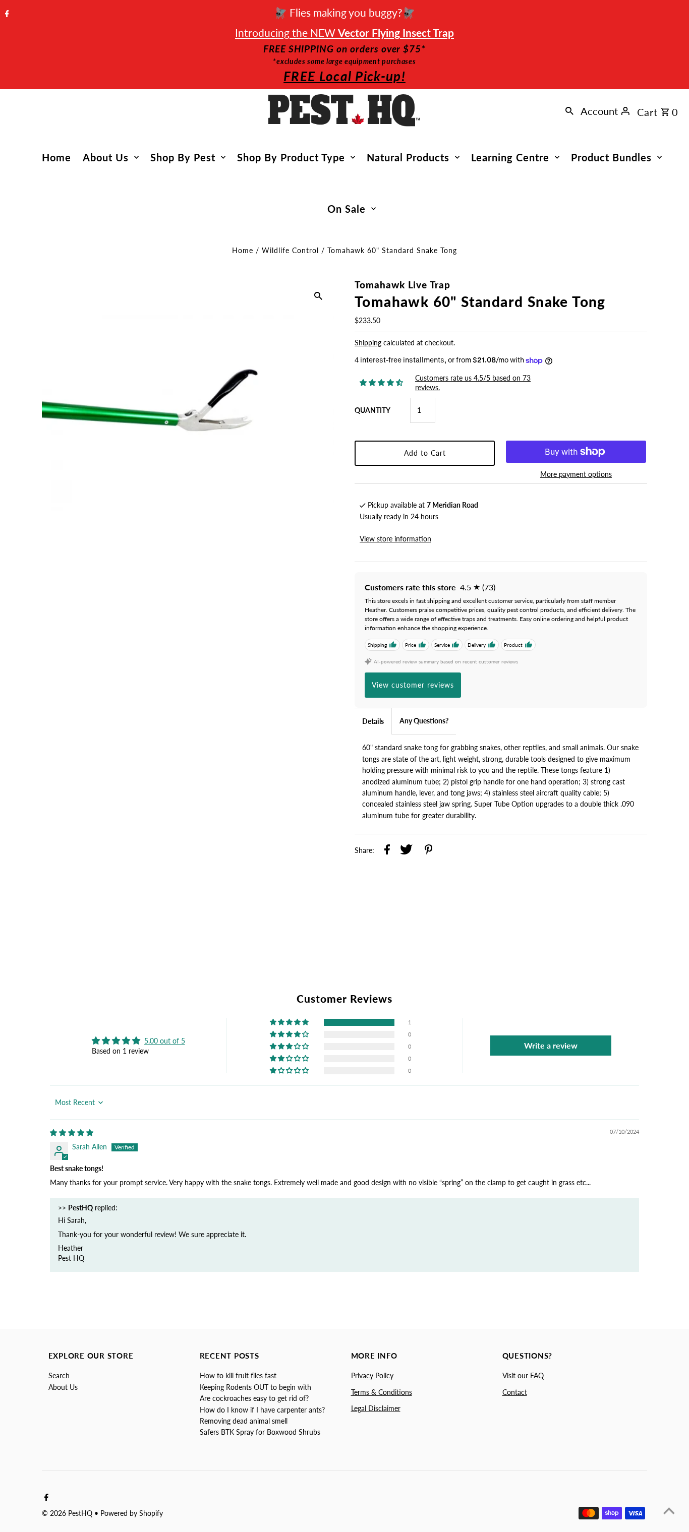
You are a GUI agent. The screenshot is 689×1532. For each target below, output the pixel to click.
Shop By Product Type (291, 157)
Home (56, 157)
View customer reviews (413, 685)
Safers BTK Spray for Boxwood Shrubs (260, 1432)
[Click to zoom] (318, 295)
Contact (514, 1392)
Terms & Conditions (381, 1392)
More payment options (576, 474)
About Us (106, 157)
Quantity (372, 410)
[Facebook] (6, 14)
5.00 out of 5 (164, 1040)
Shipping (368, 342)
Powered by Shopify (131, 1513)
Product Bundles (611, 157)
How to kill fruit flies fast (238, 1375)
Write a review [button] (551, 1045)
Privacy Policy (372, 1375)
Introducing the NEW (344, 32)
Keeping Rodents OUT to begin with (255, 1387)
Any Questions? (423, 720)
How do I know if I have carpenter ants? (262, 1409)
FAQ (537, 1375)
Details (373, 721)
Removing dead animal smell (244, 1421)
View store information (395, 538)
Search (59, 1375)
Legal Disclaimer (375, 1408)
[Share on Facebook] (387, 850)
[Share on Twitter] (406, 850)
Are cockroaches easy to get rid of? (254, 1398)
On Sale (346, 209)
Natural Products (408, 157)
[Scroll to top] (669, 1512)
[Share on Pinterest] (429, 850)
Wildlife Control (290, 250)
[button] (290, 1022)
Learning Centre (510, 157)
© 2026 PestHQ (68, 1513)
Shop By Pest (182, 157)
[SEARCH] (569, 110)
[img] (71, 1132)
